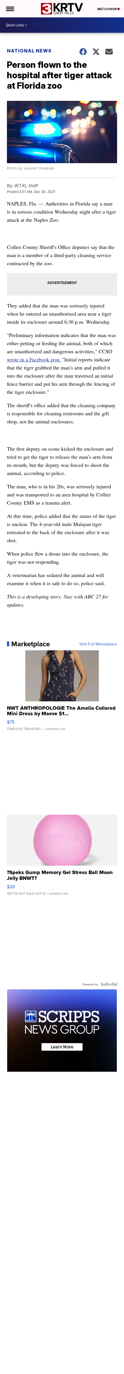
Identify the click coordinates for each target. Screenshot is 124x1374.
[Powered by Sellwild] (108, 984)
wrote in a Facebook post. (34, 359)
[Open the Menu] (9, 8)
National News (29, 51)
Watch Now (107, 9)
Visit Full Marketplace (98, 644)
